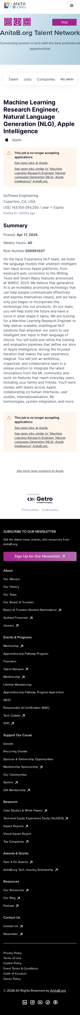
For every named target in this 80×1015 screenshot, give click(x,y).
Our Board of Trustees (18, 602)
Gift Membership (14, 790)
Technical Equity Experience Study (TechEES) (33, 818)
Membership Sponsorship (20, 767)
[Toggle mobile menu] (72, 5)
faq (64, 22)
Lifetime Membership (17, 684)
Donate (8, 744)
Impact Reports (13, 826)
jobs (27, 79)
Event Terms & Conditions (20, 968)
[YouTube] (40, 1002)
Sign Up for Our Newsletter (37, 556)
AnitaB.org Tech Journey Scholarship (28, 870)
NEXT (7, 700)
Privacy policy (30, 509)
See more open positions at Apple (40, 471)
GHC (6, 723)
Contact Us (10, 926)
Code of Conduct (14, 973)
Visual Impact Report (17, 834)
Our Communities (15, 774)
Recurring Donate (15, 751)
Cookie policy (50, 509)
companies (46, 79)
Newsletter (10, 934)
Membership (11, 677)
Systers (8, 782)
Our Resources (13, 890)
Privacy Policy (12, 953)
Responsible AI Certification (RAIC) (26, 708)
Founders (9, 661)
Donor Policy (12, 979)
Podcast (8, 906)
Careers (8, 625)
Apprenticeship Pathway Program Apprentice (33, 692)
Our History (11, 587)
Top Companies (13, 841)
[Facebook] (17, 22)
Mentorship (11, 646)
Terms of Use (12, 958)
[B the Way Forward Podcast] (55, 1002)
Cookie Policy (12, 963)
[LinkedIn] (27, 22)
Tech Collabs (11, 715)
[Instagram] (8, 22)
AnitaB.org (58, 990)
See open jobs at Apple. (31, 163)
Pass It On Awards (15, 862)
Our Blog (9, 898)
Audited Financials (15, 618)
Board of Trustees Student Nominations (30, 610)
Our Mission (11, 579)
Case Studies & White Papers (23, 810)
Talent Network (13, 669)
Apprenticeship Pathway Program (25, 654)
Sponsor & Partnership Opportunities (28, 759)
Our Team (9, 594)
